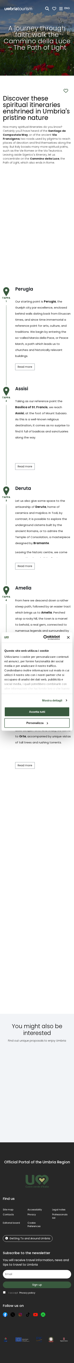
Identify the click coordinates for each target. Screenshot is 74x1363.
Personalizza (34, 723)
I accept (22, 1292)
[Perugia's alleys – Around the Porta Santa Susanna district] (18, 1089)
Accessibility (35, 1209)
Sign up (37, 1285)
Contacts (8, 1214)
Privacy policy (27, 1292)
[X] (12, 1314)
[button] (67, 8)
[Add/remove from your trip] (28, 1057)
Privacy (32, 1214)
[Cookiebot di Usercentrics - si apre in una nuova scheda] (45, 637)
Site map (8, 1209)
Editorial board (11, 1222)
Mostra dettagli (52, 700)
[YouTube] (35, 1314)
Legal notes (58, 1209)
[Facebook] (5, 1314)
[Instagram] (20, 1314)
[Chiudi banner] (68, 637)
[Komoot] (43, 1314)
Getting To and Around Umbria (29, 1238)
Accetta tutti (37, 711)
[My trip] (54, 9)
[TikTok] (28, 1314)
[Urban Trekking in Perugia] (49, 1089)
